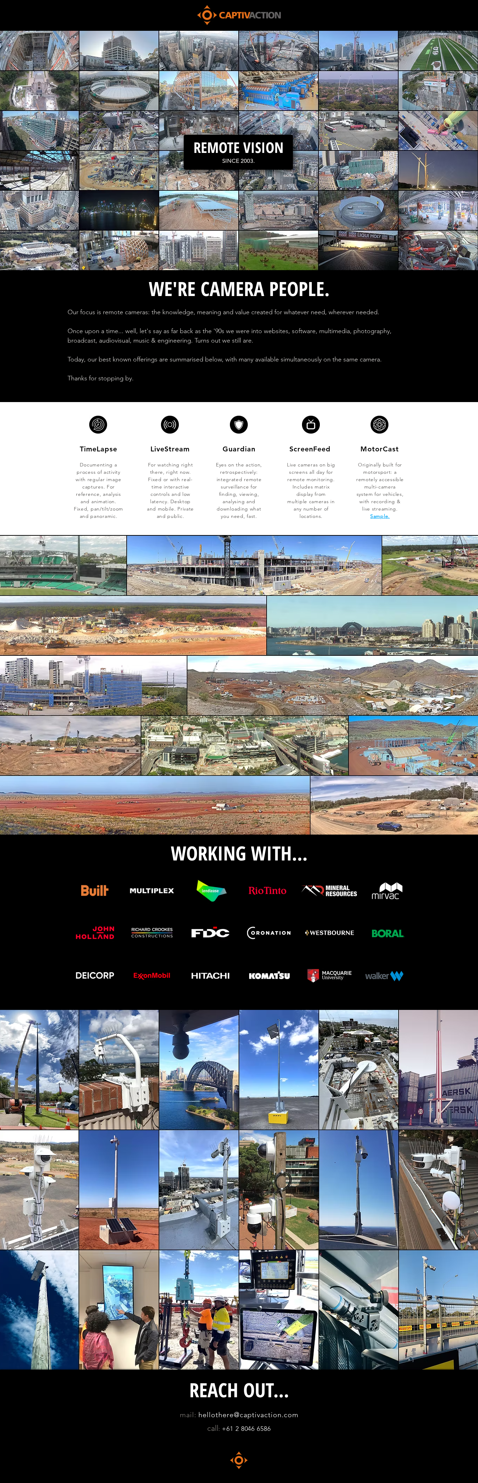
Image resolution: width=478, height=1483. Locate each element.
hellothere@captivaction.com (248, 1415)
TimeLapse (98, 449)
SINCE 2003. (238, 160)
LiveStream (170, 449)
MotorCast (379, 449)
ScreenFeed (310, 449)
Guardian (239, 449)
